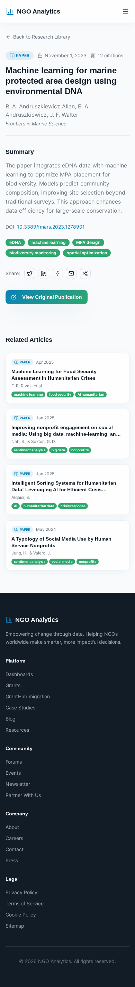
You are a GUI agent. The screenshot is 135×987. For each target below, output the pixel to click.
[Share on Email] (71, 273)
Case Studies (20, 707)
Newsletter (18, 784)
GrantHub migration (28, 696)
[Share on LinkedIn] (43, 273)
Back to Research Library (41, 37)
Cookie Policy (21, 915)
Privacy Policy (21, 892)
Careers (14, 838)
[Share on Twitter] (29, 273)
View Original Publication (52, 297)
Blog (11, 719)
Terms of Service (25, 903)
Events (13, 773)
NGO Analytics (38, 11)
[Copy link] (85, 273)
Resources (17, 730)
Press (12, 860)
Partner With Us (23, 795)
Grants (13, 685)
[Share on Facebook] (57, 273)
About (12, 827)
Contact (15, 849)
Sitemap (15, 926)
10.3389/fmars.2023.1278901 (51, 227)
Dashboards (19, 674)
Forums (14, 762)
